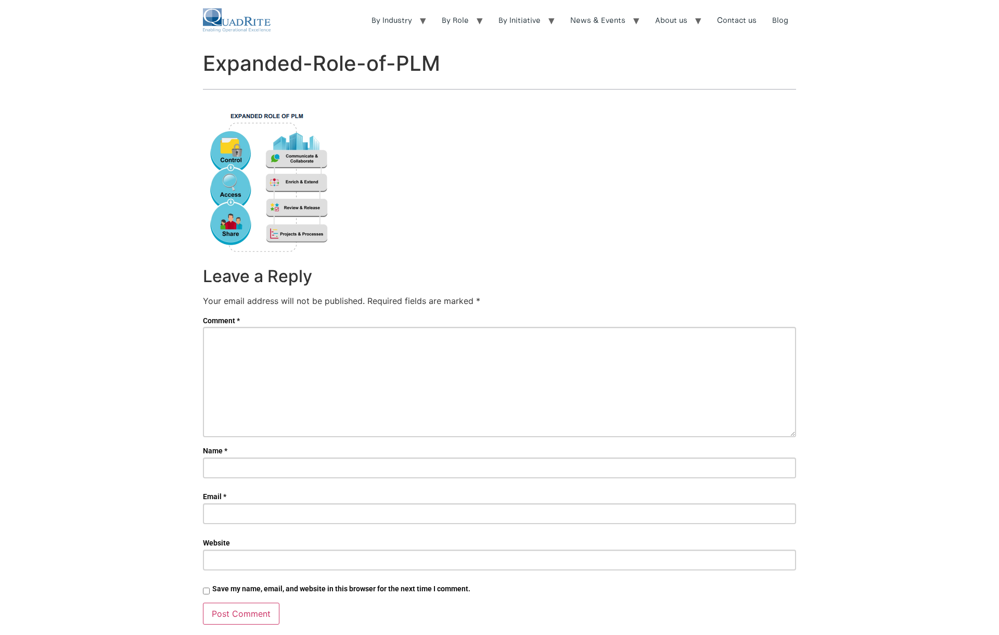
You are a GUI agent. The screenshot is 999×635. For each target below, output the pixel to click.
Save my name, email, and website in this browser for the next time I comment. (341, 588)
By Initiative (519, 20)
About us (671, 20)
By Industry (392, 20)
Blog (780, 20)
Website (216, 543)
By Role (455, 20)
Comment (221, 320)
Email (214, 496)
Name (215, 450)
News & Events (597, 20)
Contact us (737, 20)
